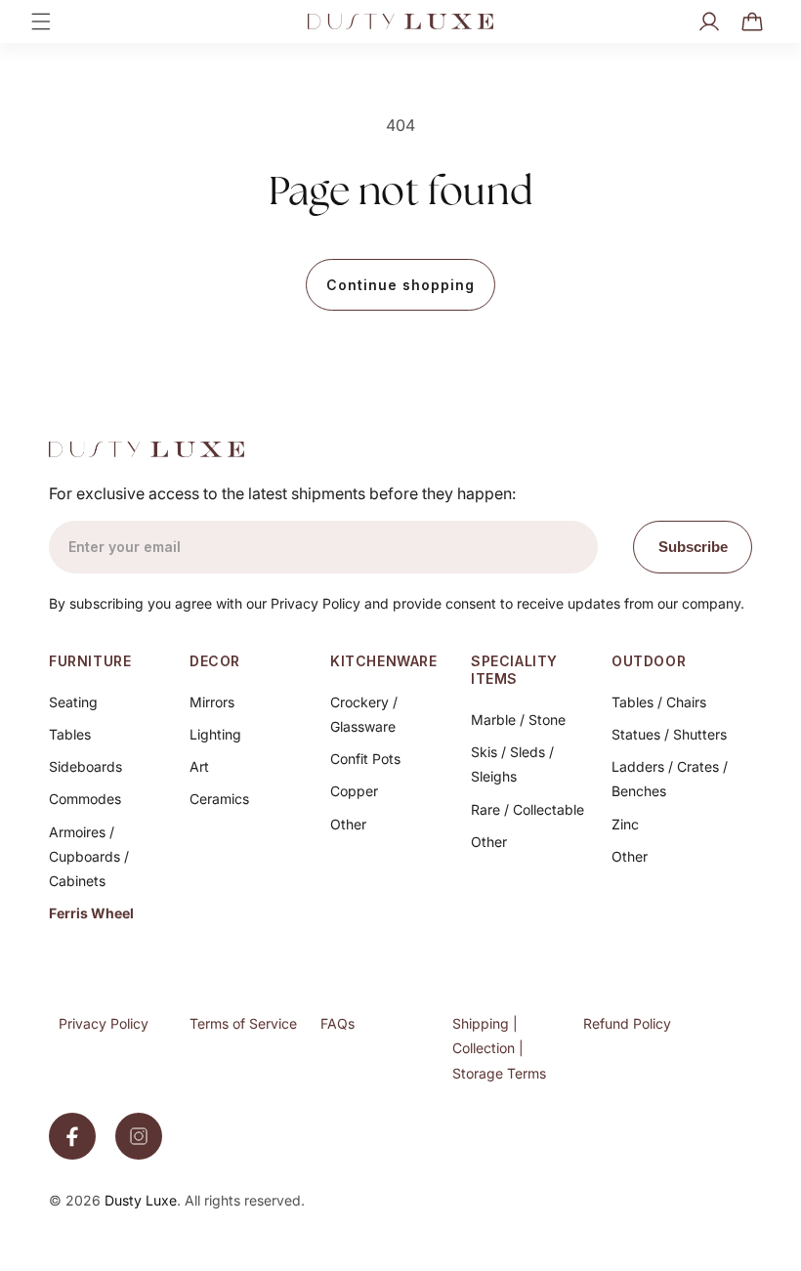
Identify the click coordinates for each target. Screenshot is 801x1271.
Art (199, 766)
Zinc (625, 824)
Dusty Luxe (141, 1200)
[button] (41, 21)
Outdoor (648, 661)
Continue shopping (400, 284)
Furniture (90, 661)
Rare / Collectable (527, 809)
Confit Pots (365, 758)
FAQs (337, 1023)
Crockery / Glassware (364, 714)
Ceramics (219, 798)
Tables (70, 734)
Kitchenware (384, 661)
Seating (73, 702)
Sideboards (85, 766)
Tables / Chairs (658, 702)
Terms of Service (243, 1023)
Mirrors (212, 702)
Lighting (215, 734)
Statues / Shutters (669, 734)
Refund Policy (627, 1023)
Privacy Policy (103, 1023)
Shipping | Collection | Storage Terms (499, 1047)
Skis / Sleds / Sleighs (512, 763)
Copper (354, 791)
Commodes (85, 798)
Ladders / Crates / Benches (669, 778)
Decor (215, 661)
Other (348, 824)
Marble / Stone (518, 719)
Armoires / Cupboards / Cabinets (89, 856)
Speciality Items (514, 670)
